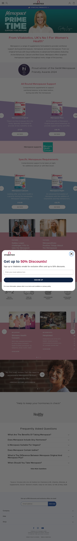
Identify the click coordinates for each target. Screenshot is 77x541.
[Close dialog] (71, 254)
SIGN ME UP (38, 280)
